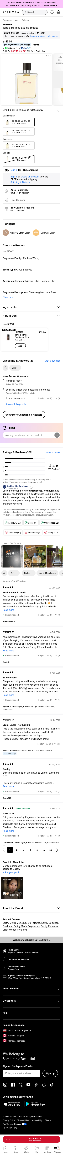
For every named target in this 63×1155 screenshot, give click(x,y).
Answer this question (16, 404)
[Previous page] (3, 850)
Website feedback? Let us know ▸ (31, 939)
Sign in (13, 176)
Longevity (34, 36)
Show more (8, 297)
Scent (42, 36)
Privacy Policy (9, 1120)
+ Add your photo (11, 872)
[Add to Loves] (59, 110)
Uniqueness (52, 36)
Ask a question (27, 33)
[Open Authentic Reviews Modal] (31, 487)
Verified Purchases (47, 573)
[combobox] (34, 12)
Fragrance (7, 20)
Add (20, 345)
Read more (8, 609)
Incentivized (36, 564)
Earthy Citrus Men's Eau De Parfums (21, 922)
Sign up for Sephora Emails (18, 1066)
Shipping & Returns (20, 182)
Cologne (25, 20)
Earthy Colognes (49, 922)
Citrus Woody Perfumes (15, 929)
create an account (30, 176)
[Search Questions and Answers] (5, 368)
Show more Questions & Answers (23, 414)
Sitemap (48, 1120)
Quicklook (8, 339)
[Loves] (52, 12)
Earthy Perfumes (49, 926)
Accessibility (37, 1120)
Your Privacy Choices (12, 1123)
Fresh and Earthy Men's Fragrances (21, 926)
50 (50, 849)
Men (17, 20)
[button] (41, 44)
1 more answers (14, 398)
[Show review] (12, 556)
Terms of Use (23, 1120)
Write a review (53, 452)
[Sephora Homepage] (11, 12)
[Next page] (57, 850)
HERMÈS (7, 24)
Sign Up (50, 1073)
